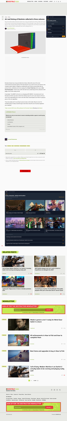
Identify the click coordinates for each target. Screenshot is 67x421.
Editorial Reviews (10, 119)
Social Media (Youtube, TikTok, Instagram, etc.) (15, 126)
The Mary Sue (21, 400)
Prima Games (33, 398)
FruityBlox (34, 400)
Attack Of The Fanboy (26, 398)
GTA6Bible (44, 400)
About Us (8, 394)
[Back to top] (2, 245)
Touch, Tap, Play (28, 400)
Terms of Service (35, 312)
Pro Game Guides (9, 398)
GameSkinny (8, 400)
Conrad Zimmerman (10, 28)
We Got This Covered (45, 398)
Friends (8, 124)
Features (46, 1)
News (35, 1)
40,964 (35, 380)
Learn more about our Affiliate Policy (19, 158)
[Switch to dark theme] (58, 1)
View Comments (25, 171)
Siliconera (38, 398)
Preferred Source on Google (24, 160)
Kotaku (40, 108)
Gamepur (19, 398)
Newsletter (30, 1)
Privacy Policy (42, 312)
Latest (51, 1)
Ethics (11, 394)
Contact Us (16, 394)
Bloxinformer (38, 400)
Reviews (40, 1)
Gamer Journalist (53, 398)
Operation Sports (15, 400)
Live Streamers (10, 122)
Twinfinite (15, 398)
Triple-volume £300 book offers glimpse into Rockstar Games (19, 108)
